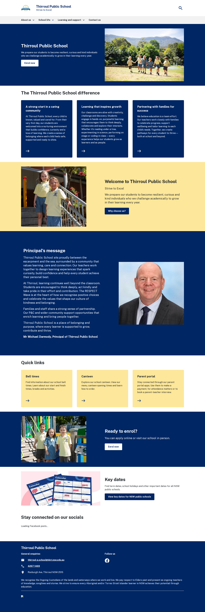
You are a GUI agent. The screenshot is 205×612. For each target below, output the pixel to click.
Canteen (87, 376)
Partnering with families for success (155, 108)
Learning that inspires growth (101, 106)
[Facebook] (107, 562)
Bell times (32, 376)
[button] (27, 20)
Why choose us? (117, 211)
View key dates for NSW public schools (129, 496)
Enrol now (29, 63)
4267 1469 (34, 566)
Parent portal (146, 376)
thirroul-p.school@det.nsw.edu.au (46, 560)
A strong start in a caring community (42, 108)
